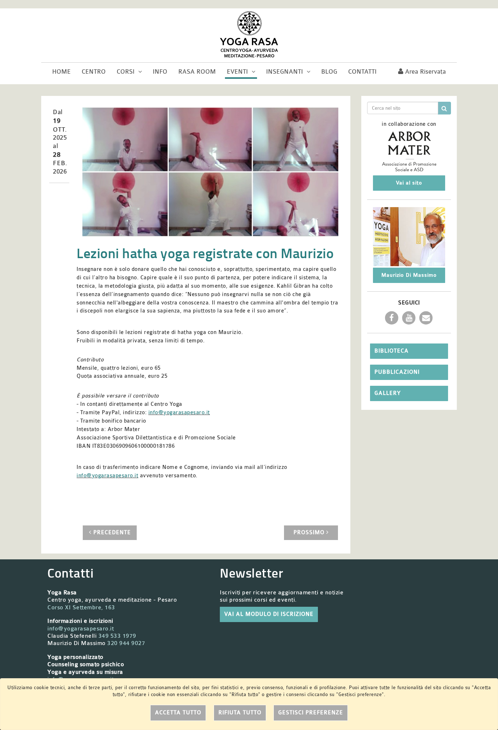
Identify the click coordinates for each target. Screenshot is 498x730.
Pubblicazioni (397, 372)
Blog (329, 71)
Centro (94, 71)
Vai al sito (409, 183)
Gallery (387, 393)
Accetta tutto (178, 713)
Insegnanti (285, 71)
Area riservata (424, 71)
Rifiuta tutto (239, 713)
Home (61, 71)
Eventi (238, 71)
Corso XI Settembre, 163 (81, 607)
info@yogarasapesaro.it (179, 412)
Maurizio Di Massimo (409, 275)
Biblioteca (391, 351)
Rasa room (197, 71)
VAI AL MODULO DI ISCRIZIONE (269, 614)
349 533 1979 (117, 636)
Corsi (126, 71)
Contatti (362, 71)
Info (160, 71)
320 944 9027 (126, 643)
